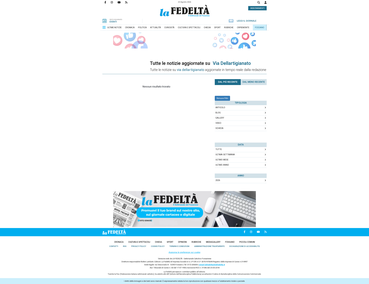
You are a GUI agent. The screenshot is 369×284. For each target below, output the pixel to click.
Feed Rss (128, 2)
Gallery (219, 118)
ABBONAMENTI (257, 8)
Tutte (218, 149)
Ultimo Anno (222, 165)
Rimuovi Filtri (222, 98)
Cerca (258, 3)
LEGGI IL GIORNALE (246, 21)
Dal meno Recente (254, 82)
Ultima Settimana (225, 154)
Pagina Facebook (108, 2)
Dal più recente (227, 82)
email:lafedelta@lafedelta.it (212, 265)
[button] (265, 2)
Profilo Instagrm (114, 2)
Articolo (220, 107)
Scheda (219, 128)
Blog (218, 112)
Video (218, 123)
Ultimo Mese (221, 160)
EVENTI (113, 21)
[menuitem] (114, 27)
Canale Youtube (121, 2)
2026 (217, 180)
